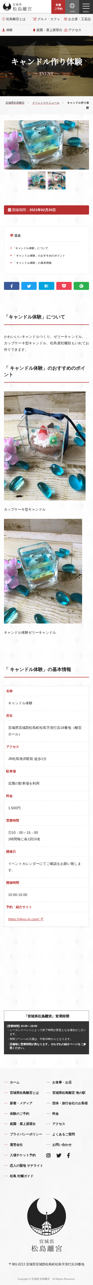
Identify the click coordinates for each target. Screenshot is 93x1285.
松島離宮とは (16, 19)
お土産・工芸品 (79, 19)
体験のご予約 (19, 1113)
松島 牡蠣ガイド (21, 1176)
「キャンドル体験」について (30, 248)
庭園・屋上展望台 (49, 30)
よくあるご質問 (63, 1134)
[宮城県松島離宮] (17, 7)
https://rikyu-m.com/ (24, 919)
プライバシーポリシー (26, 1134)
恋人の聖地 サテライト (26, 1165)
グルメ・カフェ (48, 19)
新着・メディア (21, 1103)
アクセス (74, 30)
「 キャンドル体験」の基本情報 (32, 262)
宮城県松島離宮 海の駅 (69, 1093)
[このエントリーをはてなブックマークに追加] (46, 286)
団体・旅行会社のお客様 (70, 1103)
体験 (9, 30)
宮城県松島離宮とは (24, 1093)
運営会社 (16, 1145)
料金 (55, 1113)
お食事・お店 (62, 1082)
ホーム (15, 1082)
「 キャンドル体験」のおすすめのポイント (38, 255)
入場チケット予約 (23, 1155)
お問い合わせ (62, 1145)
